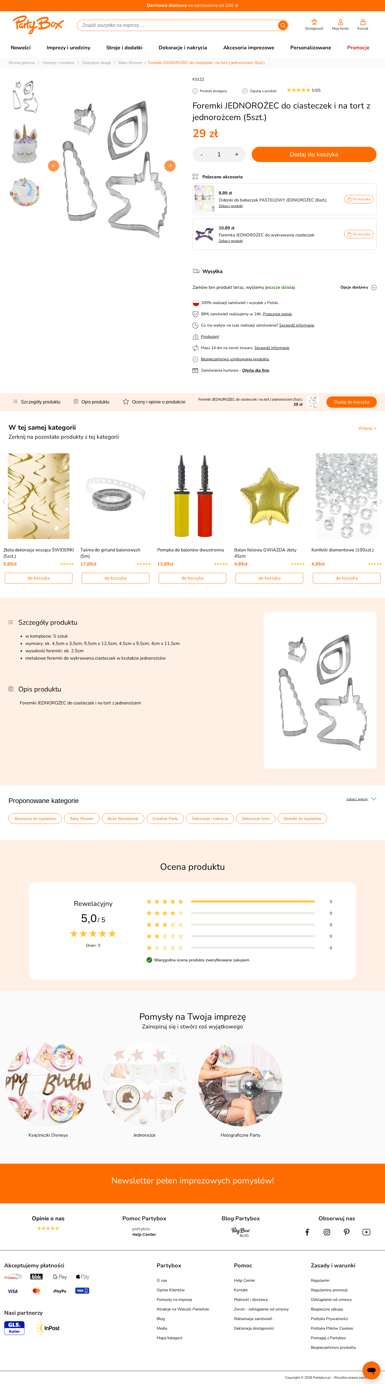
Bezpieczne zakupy (327, 1309)
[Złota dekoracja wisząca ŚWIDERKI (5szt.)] (39, 496)
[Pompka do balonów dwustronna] (193, 496)
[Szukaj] (283, 25)
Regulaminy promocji (329, 1290)
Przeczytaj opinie (277, 314)
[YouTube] (366, 1236)
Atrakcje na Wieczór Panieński (183, 1309)
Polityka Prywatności (329, 1318)
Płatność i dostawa (250, 1299)
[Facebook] (307, 1236)
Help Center (244, 1280)
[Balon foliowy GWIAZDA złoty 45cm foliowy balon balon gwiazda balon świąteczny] (269, 496)
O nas (162, 1280)
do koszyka (39, 578)
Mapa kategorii (169, 1338)
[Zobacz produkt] (206, 199)
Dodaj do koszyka (314, 154)
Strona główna (21, 62)
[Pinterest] (346, 1236)
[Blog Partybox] (241, 1236)
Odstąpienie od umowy (331, 1299)
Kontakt (241, 1290)
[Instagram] (327, 1236)
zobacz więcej (357, 799)
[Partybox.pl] (38, 33)
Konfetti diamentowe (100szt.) (342, 550)
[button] (314, 25)
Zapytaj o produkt (263, 91)
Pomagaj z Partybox (328, 1338)
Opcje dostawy (354, 287)
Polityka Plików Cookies (332, 1328)
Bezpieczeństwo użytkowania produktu (235, 359)
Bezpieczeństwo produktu (333, 1347)
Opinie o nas (48, 1218)
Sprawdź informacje (296, 325)
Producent (210, 336)
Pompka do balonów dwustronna (190, 550)
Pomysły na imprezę (174, 1299)
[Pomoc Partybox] (144, 1236)
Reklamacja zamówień (253, 1318)
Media (162, 1328)
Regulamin (320, 1280)
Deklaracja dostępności (254, 1328)
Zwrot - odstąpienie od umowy (261, 1309)
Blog (161, 1318)
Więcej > (367, 428)
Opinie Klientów (171, 1290)
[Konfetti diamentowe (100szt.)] (346, 496)
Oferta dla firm (255, 370)
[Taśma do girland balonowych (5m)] (116, 496)
